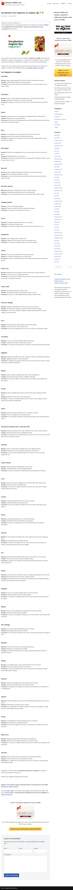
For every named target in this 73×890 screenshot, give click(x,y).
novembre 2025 (58, 140)
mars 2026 (57, 137)
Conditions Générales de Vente (62, 279)
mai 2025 (56, 153)
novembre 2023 (58, 169)
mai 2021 (56, 195)
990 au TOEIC (58, 274)
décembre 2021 (58, 190)
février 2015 (57, 246)
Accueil (49, 3)
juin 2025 (56, 151)
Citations (56, 111)
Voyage (56, 127)
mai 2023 (56, 177)
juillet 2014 (57, 259)
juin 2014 (56, 261)
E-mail (21, 848)
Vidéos (56, 122)
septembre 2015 (58, 238)
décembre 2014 (58, 251)
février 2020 (57, 198)
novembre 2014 (58, 254)
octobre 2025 (57, 143)
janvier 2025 (57, 156)
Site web (36, 848)
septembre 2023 (58, 174)
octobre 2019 (57, 203)
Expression (57, 116)
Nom (5, 848)
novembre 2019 (58, 201)
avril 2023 (56, 180)
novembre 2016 (58, 235)
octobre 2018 (57, 206)
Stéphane (5, 16)
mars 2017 (57, 230)
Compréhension (58, 114)
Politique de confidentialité (61, 283)
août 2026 (56, 135)
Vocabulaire (57, 124)
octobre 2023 (57, 172)
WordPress (14, 888)
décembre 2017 (58, 217)
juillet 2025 (57, 148)
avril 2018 (56, 211)
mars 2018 (57, 214)
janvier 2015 (57, 248)
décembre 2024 (58, 159)
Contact (70, 3)
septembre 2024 (58, 164)
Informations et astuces (60, 119)
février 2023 (57, 182)
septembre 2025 (58, 145)
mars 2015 (57, 243)
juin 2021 (56, 193)
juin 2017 (56, 224)
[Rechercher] (70, 267)
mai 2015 (56, 240)
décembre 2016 (58, 232)
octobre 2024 (57, 161)
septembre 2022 (58, 188)
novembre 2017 (58, 219)
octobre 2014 (57, 256)
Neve (2, 888)
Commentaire (7, 854)
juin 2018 (56, 209)
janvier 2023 (57, 185)
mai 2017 (56, 227)
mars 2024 (57, 166)
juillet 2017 (57, 222)
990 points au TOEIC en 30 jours (9, 786)
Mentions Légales (58, 281)
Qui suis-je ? (56, 3)
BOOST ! (63, 3)
